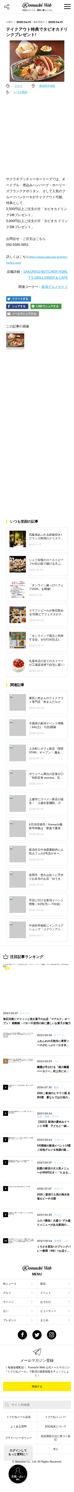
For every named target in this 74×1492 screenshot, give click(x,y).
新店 (43, 1283)
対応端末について (55, 1426)
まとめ (44, 1320)
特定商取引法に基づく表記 (55, 1438)
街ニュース (9, 1283)
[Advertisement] (37, 135)
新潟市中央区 (47, 85)
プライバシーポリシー (18, 1437)
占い (5, 1311)
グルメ (18, 85)
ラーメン (8, 1302)
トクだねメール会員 (19, 1416)
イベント (45, 1292)
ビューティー (48, 1311)
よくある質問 (18, 1426)
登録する (37, 1386)
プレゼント (9, 1320)
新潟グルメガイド (55, 287)
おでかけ (45, 1302)
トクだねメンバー (55, 1416)
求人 (55, 1449)
